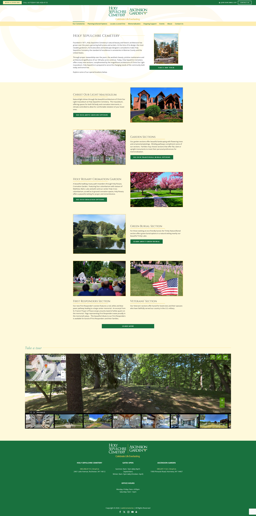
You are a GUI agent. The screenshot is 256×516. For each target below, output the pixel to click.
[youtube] (132, 512)
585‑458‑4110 (42, 2)
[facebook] (120, 512)
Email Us (95, 469)
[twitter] (124, 512)
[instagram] (128, 512)
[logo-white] (128, 444)
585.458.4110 (85, 469)
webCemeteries (127, 508)
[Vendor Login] (136, 512)
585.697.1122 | (163, 469)
